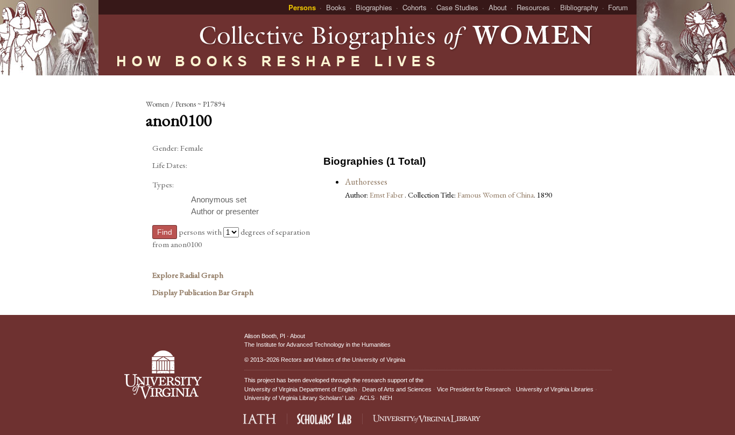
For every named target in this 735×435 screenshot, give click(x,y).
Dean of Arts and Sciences (397, 389)
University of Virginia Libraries (554, 389)
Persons (302, 7)
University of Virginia (378, 359)
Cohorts (414, 7)
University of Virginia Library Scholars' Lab (299, 398)
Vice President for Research (474, 389)
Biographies (374, 7)
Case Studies (457, 7)
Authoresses (366, 181)
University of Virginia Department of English (300, 389)
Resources (533, 7)
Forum (618, 7)
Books (336, 7)
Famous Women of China (495, 195)
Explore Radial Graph (187, 275)
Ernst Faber (387, 195)
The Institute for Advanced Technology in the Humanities (317, 344)
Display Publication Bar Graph (202, 292)
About (498, 7)
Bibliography (579, 7)
